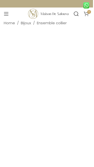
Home (9, 23)
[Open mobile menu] (6, 14)
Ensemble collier (52, 23)
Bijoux (26, 23)
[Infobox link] (87, 4)
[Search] (76, 14)
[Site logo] (33, 13)
